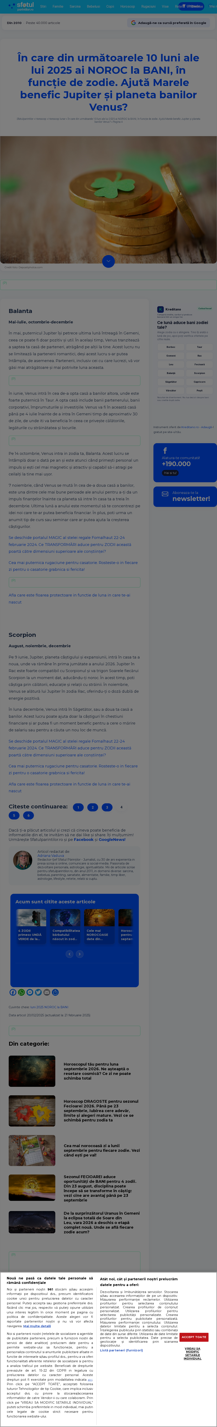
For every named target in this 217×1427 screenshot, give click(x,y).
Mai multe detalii (37, 1326)
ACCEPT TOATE (194, 1337)
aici (90, 1379)
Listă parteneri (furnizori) (121, 1350)
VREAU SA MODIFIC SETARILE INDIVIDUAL (192, 1353)
